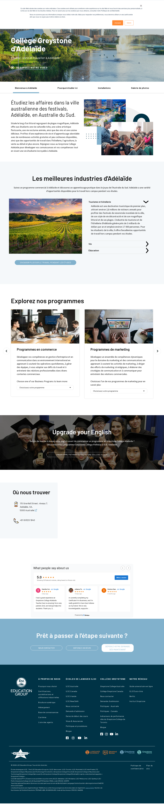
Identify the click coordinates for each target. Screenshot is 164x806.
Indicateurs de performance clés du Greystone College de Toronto (112, 719)
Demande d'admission (75, 711)
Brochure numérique (46, 702)
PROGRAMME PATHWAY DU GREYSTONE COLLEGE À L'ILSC (82, 454)
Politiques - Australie (109, 706)
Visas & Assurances (74, 721)
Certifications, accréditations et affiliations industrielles (48, 694)
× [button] (141, 5)
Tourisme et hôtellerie (100, 201)
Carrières (42, 717)
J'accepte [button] (117, 23)
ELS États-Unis (136, 691)
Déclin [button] (129, 23)
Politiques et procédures (76, 726)
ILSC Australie (72, 686)
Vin (90, 243)
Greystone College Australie (112, 686)
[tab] (26, 89)
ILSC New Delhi (72, 701)
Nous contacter (72, 706)
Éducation (94, 250)
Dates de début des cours (77, 716)
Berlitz (132, 696)
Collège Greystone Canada (111, 691)
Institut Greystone (137, 701)
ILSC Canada (71, 691)
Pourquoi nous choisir (47, 686)
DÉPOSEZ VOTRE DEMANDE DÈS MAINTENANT (117, 648)
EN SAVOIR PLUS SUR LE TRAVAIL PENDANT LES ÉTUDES (45, 262)
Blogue (69, 731)
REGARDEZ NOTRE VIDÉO (32, 67)
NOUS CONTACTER (46, 648)
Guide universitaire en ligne (141, 686)
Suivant (157, 351)
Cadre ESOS (89, 788)
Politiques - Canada (109, 711)
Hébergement (44, 707)
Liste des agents (45, 722)
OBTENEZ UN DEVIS (82, 648)
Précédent (6, 351)
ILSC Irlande (71, 696)
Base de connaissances (48, 712)
